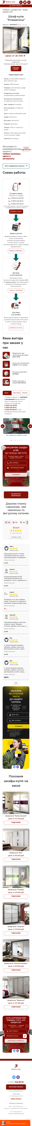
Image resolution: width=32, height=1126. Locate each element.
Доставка (16, 393)
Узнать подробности (26, 149)
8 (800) (16, 1082)
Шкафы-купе (16, 10)
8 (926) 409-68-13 (17, 204)
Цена (6, 393)
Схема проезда (16, 1099)
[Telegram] (14, 767)
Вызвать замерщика (16, 250)
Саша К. (12, 592)
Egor (11, 660)
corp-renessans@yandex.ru (16, 1091)
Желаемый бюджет (17, 467)
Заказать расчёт (16, 68)
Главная (6, 10)
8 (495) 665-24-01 (17, 201)
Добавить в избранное (16, 1103)
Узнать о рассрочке (16, 290)
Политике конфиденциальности (15, 480)
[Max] (17, 767)
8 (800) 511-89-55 (17, 198)
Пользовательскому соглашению (15, 481)
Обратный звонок (16, 1087)
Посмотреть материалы (16, 494)
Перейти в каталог (16, 328)
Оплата (24, 393)
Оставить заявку (16, 211)
